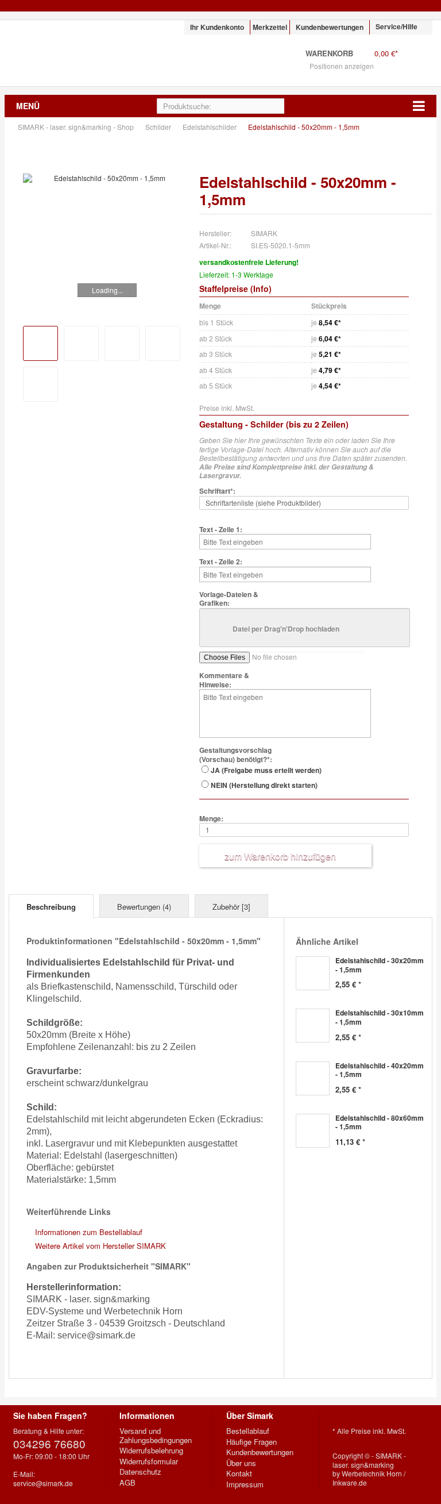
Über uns (241, 1463)
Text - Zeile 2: (220, 562)
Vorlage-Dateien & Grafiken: (228, 599)
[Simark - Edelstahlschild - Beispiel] (122, 343)
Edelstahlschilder (210, 127)
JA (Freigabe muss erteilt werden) (266, 770)
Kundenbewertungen (329, 27)
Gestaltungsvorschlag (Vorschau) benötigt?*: (235, 755)
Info (261, 288)
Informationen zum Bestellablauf (88, 1231)
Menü (28, 105)
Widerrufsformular (148, 1461)
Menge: (211, 819)
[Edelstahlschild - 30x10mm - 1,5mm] (313, 1026)
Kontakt (239, 1473)
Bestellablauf (247, 1431)
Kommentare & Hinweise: (224, 680)
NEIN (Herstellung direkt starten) (264, 785)
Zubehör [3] (231, 906)
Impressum (245, 1484)
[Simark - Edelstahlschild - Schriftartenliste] (40, 384)
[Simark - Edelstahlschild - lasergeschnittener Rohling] (81, 343)
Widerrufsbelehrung (151, 1450)
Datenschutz (140, 1471)
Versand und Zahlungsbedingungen (155, 1435)
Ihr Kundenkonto (217, 27)
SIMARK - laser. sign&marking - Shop (77, 53)
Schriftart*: (217, 491)
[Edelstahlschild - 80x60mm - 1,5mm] (313, 1131)
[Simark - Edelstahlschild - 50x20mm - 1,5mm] (105, 178)
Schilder (159, 127)
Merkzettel (270, 27)
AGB (127, 1482)
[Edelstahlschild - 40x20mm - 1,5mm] (313, 1078)
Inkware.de (349, 1482)
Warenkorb (417, 60)
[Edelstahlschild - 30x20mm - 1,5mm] (313, 973)
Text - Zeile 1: (220, 529)
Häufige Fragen (251, 1442)
